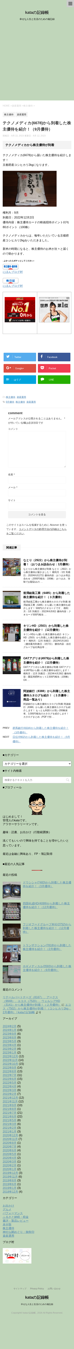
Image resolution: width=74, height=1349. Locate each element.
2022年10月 (10, 1063)
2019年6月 (10, 1184)
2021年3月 (10, 1124)
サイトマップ (19, 1288)
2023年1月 (10, 1052)
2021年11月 (10, 1101)
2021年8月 (10, 1108)
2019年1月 (10, 1187)
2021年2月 (10, 1127)
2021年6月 (10, 1116)
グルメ (7, 1209)
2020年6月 (10, 1150)
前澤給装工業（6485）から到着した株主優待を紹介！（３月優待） (46, 595)
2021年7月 (10, 1112)
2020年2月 (10, 1165)
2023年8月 (10, 1037)
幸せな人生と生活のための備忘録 (37, 1304)
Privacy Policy (37, 1288)
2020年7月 (10, 1146)
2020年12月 (10, 1135)
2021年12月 (10, 1097)
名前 (11, 474)
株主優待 (10, 397)
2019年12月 (10, 1172)
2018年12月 (10, 1191)
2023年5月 (10, 1041)
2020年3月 (10, 1161)
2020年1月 (10, 1169)
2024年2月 (10, 1026)
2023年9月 (10, 1033)
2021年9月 (10, 1105)
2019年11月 (10, 1176)
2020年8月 (10, 1142)
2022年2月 (10, 1093)
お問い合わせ (54, 1288)
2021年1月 (10, 1131)
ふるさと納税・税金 (16, 1216)
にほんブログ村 (13, 271)
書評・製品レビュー (16, 1220)
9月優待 (10, 402)
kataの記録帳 (37, 12)
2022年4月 (10, 1086)
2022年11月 (10, 1060)
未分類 (7, 1224)
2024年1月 (10, 1030)
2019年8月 (10, 1180)
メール (12, 487)
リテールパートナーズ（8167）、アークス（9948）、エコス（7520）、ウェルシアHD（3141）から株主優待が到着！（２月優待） (32, 1001)
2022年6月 (10, 1078)
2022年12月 (10, 1056)
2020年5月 (10, 1154)
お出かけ (8, 1205)
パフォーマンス (13, 1213)
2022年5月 (10, 1082)
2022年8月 (10, 1071)
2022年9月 (10, 1067)
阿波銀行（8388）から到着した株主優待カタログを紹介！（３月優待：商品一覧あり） (46, 695)
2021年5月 (10, 1120)
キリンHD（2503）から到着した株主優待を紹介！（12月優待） (46, 627)
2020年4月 (10, 1157)
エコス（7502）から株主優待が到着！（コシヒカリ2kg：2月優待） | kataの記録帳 (37, 1008)
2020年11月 (10, 1139)
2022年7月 (10, 1075)
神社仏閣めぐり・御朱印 (18, 1232)
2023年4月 (10, 1045)
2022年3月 (10, 1090)
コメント (13, 428)
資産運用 (21, 397)
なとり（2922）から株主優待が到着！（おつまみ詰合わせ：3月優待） (47, 562)
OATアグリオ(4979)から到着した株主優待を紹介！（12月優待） (46, 660)
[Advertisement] (37, 62)
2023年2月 (10, 1048)
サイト (12, 500)
